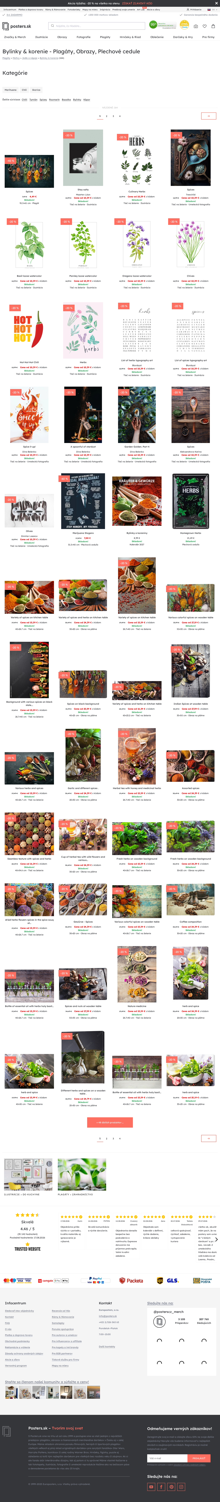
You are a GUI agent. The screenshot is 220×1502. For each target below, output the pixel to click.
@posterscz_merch (169, 1312)
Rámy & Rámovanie (55, 9)
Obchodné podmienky (17, 1341)
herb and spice (190, 1006)
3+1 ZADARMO (14, 14)
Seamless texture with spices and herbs (29, 858)
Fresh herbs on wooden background (137, 858)
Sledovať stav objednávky (19, 1310)
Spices (29, 191)
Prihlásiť (199, 1458)
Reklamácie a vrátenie (17, 1347)
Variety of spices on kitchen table (29, 617)
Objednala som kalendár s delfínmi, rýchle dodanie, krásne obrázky (154, 1229)
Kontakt (9, 1316)
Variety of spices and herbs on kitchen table (83, 617)
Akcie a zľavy (153, 9)
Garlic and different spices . (83, 788)
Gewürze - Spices (83, 921)
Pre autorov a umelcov (64, 1335)
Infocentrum (10, 9)
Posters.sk (24, 26)
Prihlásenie (195, 9)
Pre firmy (208, 37)
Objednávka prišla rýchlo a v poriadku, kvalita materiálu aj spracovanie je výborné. (71, 1231)
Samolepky (58, 1323)
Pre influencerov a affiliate (67, 1341)
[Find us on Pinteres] (171, 1487)
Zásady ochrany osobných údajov (24, 1353)
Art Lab (141, 9)
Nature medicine (137, 1006)
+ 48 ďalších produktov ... (110, 1122)
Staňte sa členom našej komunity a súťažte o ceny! (47, 1382)
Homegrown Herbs (190, 533)
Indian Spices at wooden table (191, 703)
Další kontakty (107, 1346)
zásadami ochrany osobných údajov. (190, 1465)
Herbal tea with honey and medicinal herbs (137, 788)
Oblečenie (157, 37)
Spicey (43, 99)
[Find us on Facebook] (161, 1487)
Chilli (24, 99)
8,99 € (137, 538)
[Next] (216, 1239)
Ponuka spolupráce (63, 1329)
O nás (8, 1329)
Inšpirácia (105, 9)
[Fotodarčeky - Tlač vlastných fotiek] (196, 26)
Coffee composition (191, 921)
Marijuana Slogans (83, 533)
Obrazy (62, 37)
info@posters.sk (108, 1316)
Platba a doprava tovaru (31, 9)
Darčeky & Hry (183, 37)
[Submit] (52, 25)
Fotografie (84, 37)
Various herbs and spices (29, 788)
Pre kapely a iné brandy (65, 1347)
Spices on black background (83, 703)
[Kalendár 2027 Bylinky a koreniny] (137, 501)
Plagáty (105, 37)
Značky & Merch (15, 37)
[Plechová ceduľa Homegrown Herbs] (190, 501)
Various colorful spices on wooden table (190, 617)
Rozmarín (54, 99)
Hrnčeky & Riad (130, 37)
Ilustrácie (41, 37)
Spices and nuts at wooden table (83, 1006)
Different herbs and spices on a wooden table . (83, 1092)
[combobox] (96, 26)
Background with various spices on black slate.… (29, 703)
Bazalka (66, 99)
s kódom (83, 198)
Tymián (33, 99)
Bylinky (77, 99)
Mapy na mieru (90, 9)
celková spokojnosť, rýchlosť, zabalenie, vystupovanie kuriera (181, 1231)
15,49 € (191, 538)
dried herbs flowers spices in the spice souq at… (29, 921)
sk (213, 9)
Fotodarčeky (74, 9)
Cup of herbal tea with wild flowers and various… (83, 858)
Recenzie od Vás (61, 1310)
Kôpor (86, 99)
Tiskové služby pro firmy (65, 1359)
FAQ (7, 1323)
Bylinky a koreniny (137, 533)
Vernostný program (16, 1365)
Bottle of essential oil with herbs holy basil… (29, 1006)
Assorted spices (190, 788)
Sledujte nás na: (160, 1303)
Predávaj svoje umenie (123, 9)
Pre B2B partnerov (62, 1353)
